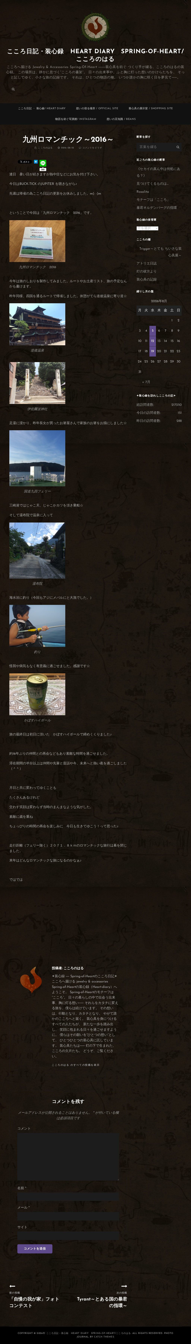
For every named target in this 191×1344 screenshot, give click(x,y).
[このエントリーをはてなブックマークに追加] (36, 162)
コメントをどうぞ (92, 148)
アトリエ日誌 (147, 263)
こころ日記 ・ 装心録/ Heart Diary (42, 108)
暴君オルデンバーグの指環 (157, 208)
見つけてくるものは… (152, 184)
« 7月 (146, 382)
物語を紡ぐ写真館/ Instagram (75, 119)
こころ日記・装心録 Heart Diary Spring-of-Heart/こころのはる (88, 1333)
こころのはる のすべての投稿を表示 (76, 1065)
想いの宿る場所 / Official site (97, 108)
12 (152, 341)
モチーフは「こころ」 (153, 200)
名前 (21, 1188)
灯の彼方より (147, 271)
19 (152, 351)
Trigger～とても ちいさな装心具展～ (160, 252)
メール (23, 1208)
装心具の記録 (147, 279)
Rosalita (143, 192)
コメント (24, 1129)
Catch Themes (104, 1337)
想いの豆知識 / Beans (121, 119)
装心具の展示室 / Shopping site (151, 108)
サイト (22, 1227)
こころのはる (45, 148)
